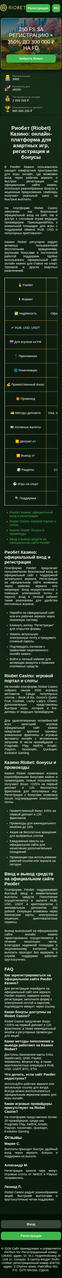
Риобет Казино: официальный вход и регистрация (31, 514)
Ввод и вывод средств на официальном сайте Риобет (30, 540)
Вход (31, 1224)
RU (56, 8)
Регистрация (38, 8)
